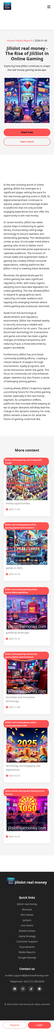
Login (39, 1025)
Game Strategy (27, 936)
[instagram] (23, 989)
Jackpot (27, 920)
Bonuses (27, 909)
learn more (27, 141)
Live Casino (27, 925)
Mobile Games (27, 930)
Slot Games (27, 914)
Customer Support (27, 941)
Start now (27, 132)
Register (15, 1025)
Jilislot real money (27, 904)
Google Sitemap (27, 957)
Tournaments (27, 947)
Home (10, 40)
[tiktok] (31, 989)
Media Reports (24, 40)
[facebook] (15, 989)
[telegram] (39, 989)
